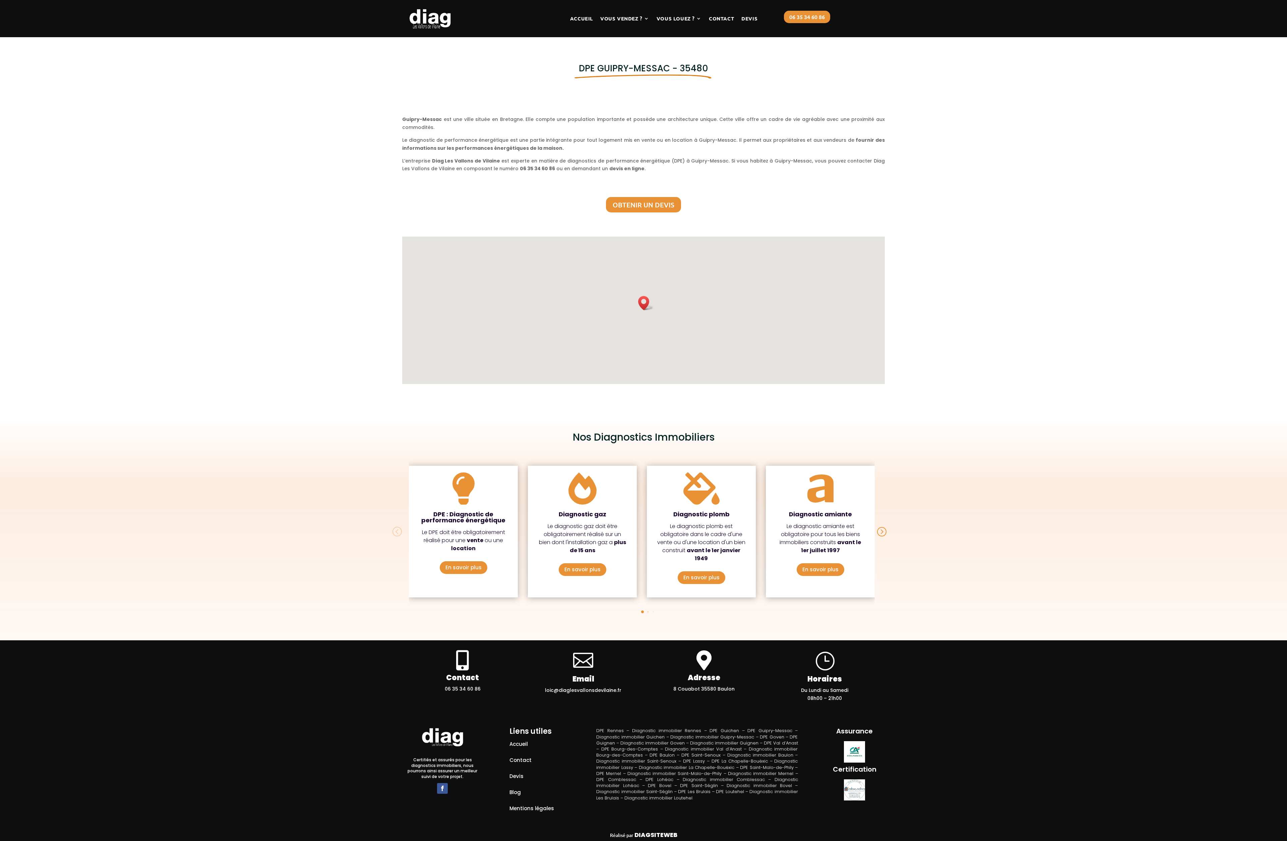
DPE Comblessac (616, 779)
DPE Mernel (608, 773)
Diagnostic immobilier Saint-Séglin (634, 791)
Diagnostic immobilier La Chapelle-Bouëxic (687, 767)
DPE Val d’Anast (781, 743)
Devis (749, 18)
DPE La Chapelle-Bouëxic (740, 761)
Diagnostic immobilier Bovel (759, 785)
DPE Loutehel (730, 791)
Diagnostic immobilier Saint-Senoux (636, 761)
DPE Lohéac (659, 779)
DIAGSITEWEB (655, 835)
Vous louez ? (676, 18)
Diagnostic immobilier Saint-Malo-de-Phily (674, 773)
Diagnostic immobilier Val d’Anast (703, 749)
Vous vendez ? (621, 18)
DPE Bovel (659, 785)
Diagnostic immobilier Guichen (630, 737)
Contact (721, 18)
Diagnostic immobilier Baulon (760, 755)
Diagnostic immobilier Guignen (724, 743)
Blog (515, 792)
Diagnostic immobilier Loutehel (658, 798)
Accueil (581, 18)
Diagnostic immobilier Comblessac (724, 779)
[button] (646, 303)
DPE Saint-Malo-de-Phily (767, 767)
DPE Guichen (724, 730)
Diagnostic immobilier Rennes (666, 730)
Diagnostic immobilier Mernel (760, 773)
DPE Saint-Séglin (699, 785)
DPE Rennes (610, 730)
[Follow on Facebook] (442, 788)
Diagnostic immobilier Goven (652, 743)
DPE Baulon (662, 755)
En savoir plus (463, 567)
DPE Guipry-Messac (769, 730)
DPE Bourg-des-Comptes (629, 749)
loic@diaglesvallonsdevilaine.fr (583, 690)
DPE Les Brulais (694, 791)
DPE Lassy (694, 761)
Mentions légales (531, 808)
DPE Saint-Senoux (701, 755)
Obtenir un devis (643, 204)
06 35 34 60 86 (807, 16)
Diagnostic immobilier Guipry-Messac (712, 737)
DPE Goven (772, 737)
